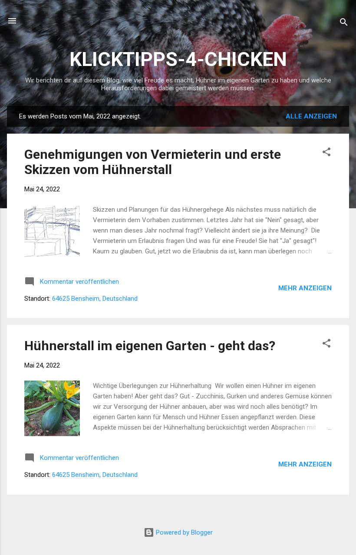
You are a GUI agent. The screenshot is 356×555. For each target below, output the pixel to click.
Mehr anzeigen (305, 288)
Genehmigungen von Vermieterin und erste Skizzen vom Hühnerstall (152, 162)
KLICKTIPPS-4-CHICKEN (178, 59)
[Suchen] (344, 23)
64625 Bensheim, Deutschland (95, 298)
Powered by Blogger (183, 532)
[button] (326, 153)
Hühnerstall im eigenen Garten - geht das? (149, 345)
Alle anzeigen (311, 116)
